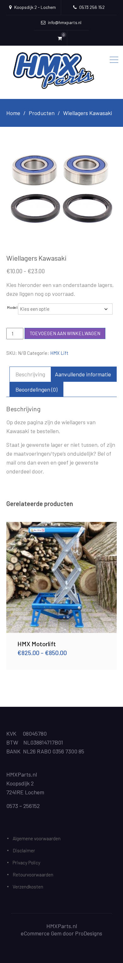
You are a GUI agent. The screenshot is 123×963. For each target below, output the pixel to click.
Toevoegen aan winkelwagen (65, 333)
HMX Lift (59, 353)
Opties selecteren (61, 577)
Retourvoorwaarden (33, 874)
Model (12, 307)
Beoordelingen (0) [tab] (36, 389)
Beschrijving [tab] (30, 374)
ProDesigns (88, 933)
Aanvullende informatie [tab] (83, 374)
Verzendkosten (28, 886)
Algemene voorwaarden (37, 838)
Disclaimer (24, 850)
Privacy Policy (26, 862)
